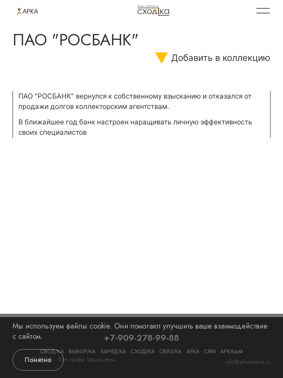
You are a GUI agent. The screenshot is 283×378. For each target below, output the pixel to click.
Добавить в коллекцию (220, 57)
